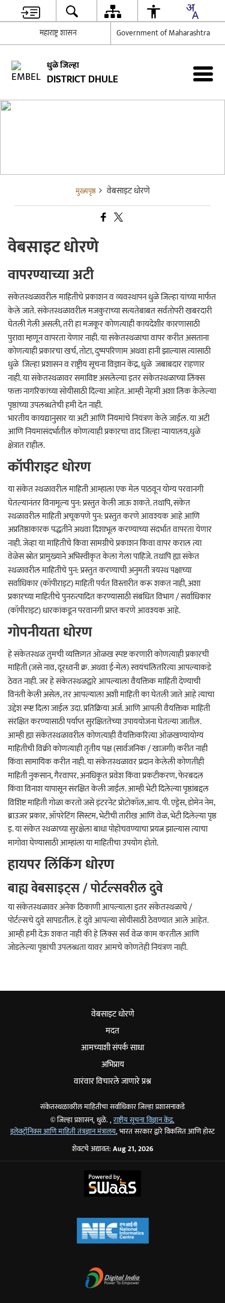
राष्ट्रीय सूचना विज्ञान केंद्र (143, 1120)
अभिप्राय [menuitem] (112, 1064)
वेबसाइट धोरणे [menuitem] (112, 1014)
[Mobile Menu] (203, 73)
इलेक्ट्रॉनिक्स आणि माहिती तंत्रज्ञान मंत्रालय (63, 1131)
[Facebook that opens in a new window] (102, 217)
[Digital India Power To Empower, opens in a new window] (112, 1279)
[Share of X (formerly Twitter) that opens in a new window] (117, 217)
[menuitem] (30, 11)
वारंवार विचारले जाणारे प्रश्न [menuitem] (112, 1081)
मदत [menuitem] (112, 1031)
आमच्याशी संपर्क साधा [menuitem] (112, 1047)
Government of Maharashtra (163, 33)
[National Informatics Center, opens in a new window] (113, 1232)
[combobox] (192, 11)
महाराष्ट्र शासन (58, 33)
